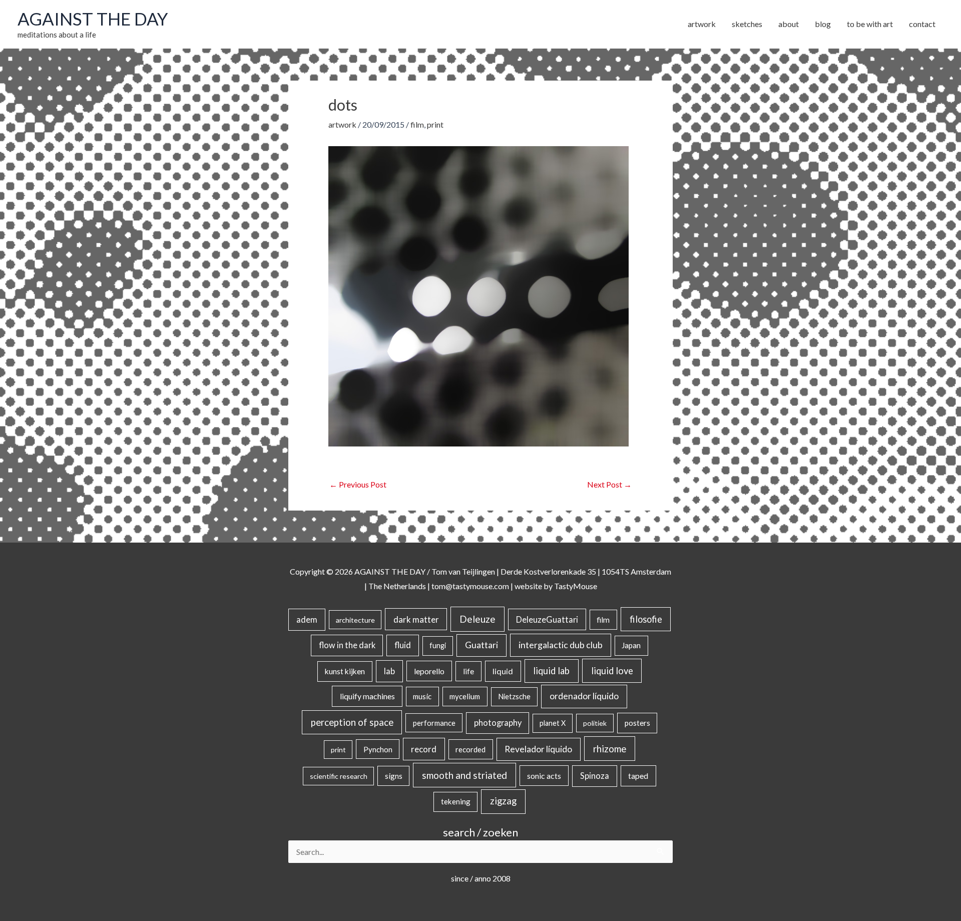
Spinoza (594, 776)
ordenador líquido (584, 696)
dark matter (416, 619)
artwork (342, 124)
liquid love (612, 670)
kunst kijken (345, 671)
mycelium (464, 696)
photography (498, 723)
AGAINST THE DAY (93, 18)
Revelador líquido (538, 749)
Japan (631, 645)
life (468, 671)
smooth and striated (464, 775)
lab (389, 671)
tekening (455, 801)
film (417, 124)
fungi (437, 645)
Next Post (609, 484)
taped (638, 775)
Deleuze (477, 619)
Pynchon (377, 749)
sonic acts (544, 775)
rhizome (609, 748)
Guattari (481, 645)
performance (434, 722)
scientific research (338, 776)
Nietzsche (514, 696)
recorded (470, 749)
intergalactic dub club (561, 644)
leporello (429, 671)
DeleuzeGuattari (547, 619)
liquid (503, 671)
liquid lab (551, 670)
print (435, 124)
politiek (595, 723)
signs (393, 775)
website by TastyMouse (556, 586)
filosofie (646, 619)
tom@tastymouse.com (470, 586)
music (422, 696)
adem (306, 620)
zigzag (503, 800)
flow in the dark (347, 645)
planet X (553, 723)
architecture (355, 620)
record (423, 749)
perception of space (352, 722)
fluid (402, 645)
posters (637, 722)
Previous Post (357, 484)
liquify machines (367, 696)
